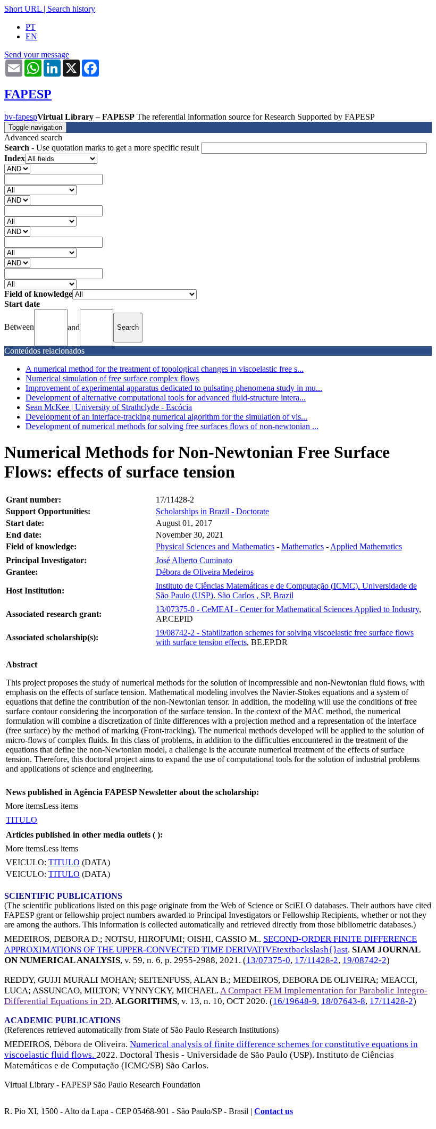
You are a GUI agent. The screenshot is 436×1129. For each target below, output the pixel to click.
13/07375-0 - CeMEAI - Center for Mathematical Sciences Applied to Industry (287, 609)
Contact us (273, 1111)
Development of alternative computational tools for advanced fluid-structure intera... (166, 397)
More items (24, 805)
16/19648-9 (295, 1001)
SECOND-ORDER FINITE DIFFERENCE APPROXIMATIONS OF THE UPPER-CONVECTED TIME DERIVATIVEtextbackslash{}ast (210, 944)
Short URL (22, 8)
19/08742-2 (364, 960)
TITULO (21, 819)
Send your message (36, 54)
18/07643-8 (343, 1001)
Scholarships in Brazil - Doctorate (212, 511)
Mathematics (302, 546)
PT (31, 26)
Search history (71, 8)
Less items (60, 805)
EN (31, 36)
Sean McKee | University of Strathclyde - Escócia (109, 407)
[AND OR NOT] (17, 168)
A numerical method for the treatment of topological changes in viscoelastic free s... (165, 368)
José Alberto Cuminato (194, 560)
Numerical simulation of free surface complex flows (112, 378)
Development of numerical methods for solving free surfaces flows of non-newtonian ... (172, 426)
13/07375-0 (268, 960)
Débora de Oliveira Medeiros (205, 571)
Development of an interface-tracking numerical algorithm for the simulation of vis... (166, 416)
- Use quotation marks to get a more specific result (102, 147)
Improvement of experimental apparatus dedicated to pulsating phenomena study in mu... (174, 387)
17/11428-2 (316, 960)
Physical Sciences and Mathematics (215, 546)
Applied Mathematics (366, 546)
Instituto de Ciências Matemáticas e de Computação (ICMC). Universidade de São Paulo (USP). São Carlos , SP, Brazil (286, 590)
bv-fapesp (20, 116)
